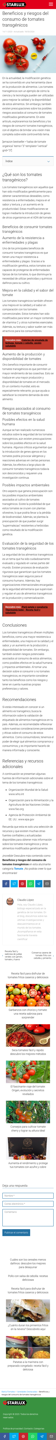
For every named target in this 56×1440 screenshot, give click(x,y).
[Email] (47, 883)
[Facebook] (6, 883)
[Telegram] (38, 883)
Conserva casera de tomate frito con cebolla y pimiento (41, 955)
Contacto (28, 1428)
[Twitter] (14, 883)
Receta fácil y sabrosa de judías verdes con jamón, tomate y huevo (14, 955)
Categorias (39, 1428)
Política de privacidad (13, 1428)
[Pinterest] (22, 883)
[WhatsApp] (30, 883)
